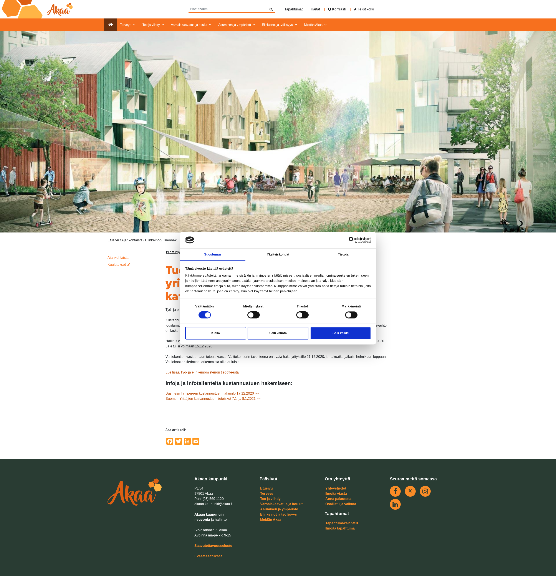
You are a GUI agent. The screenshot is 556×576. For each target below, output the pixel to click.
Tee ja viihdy (151, 25)
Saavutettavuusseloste (213, 546)
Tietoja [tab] (343, 254)
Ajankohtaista (118, 257)
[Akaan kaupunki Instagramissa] (425, 491)
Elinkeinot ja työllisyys (277, 25)
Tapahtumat (294, 9)
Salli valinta (278, 333)
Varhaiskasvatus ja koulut (189, 25)
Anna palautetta (338, 499)
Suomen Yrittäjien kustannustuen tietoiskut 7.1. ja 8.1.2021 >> (212, 398)
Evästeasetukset (208, 556)
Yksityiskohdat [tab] (278, 254)
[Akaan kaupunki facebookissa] (395, 491)
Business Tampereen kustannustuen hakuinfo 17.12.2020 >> (212, 393)
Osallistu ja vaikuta (340, 504)
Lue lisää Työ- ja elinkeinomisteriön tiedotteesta (202, 372)
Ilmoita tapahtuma (340, 528)
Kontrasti (338, 9)
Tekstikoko (366, 9)
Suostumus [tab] (213, 254)
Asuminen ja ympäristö (234, 25)
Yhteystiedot (335, 488)
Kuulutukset (117, 264)
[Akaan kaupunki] (38, 9)
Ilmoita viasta (336, 493)
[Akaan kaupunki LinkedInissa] (395, 504)
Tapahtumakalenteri (341, 523)
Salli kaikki (341, 333)
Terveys (125, 25)
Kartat (315, 9)
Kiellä (215, 333)
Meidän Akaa (313, 25)
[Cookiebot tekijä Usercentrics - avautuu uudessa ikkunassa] (352, 240)
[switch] (253, 314)
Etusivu (266, 488)
